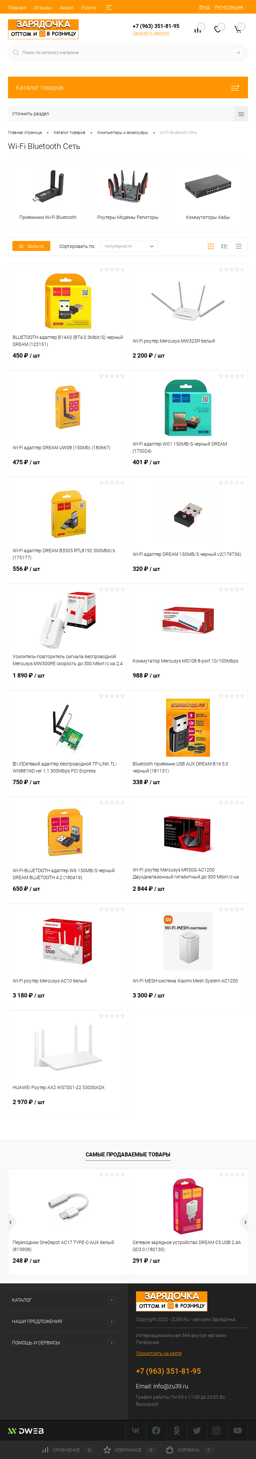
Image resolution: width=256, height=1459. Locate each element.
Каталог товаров (39, 87)
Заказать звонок (151, 33)
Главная (17, 7)
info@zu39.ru (170, 1386)
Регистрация (229, 7)
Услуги (88, 7)
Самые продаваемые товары (128, 1154)
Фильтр (36, 246)
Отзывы (43, 7)
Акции (66, 7)
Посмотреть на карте (159, 1353)
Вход (204, 7)
